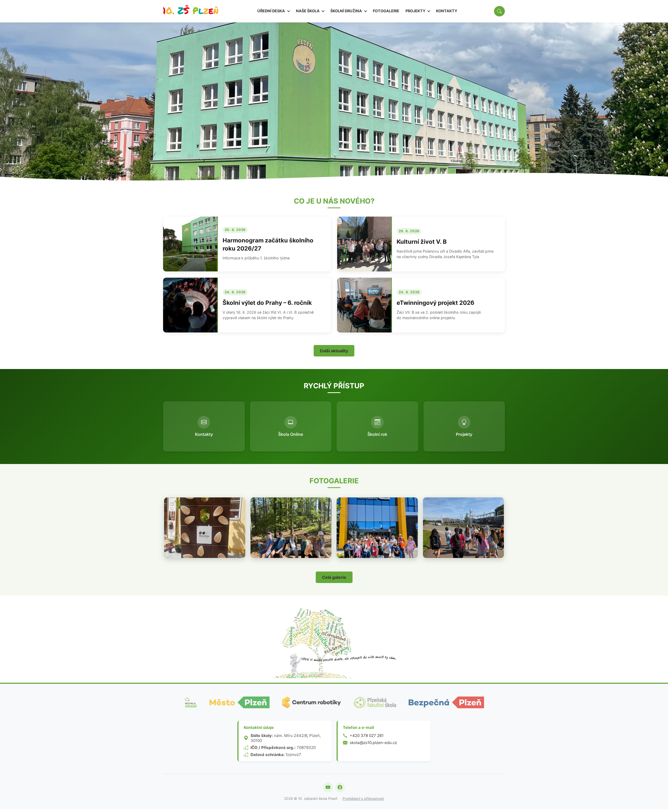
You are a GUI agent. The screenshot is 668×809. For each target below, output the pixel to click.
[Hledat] (499, 11)
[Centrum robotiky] (311, 702)
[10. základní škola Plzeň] (190, 11)
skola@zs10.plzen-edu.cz (373, 742)
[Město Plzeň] (240, 702)
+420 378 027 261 (367, 735)
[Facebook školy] (340, 787)
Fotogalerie (386, 11)
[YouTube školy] (328, 787)
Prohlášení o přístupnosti (363, 798)
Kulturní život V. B (422, 241)
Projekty (415, 11)
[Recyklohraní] (190, 702)
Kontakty (446, 11)
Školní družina (346, 11)
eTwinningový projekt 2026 (435, 302)
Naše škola (308, 11)
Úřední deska (271, 11)
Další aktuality (334, 350)
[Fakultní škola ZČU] (374, 702)
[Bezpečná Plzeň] (446, 702)
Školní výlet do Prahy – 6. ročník (267, 302)
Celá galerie (334, 577)
